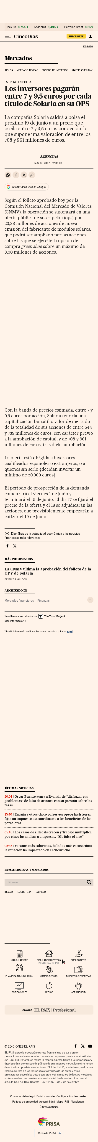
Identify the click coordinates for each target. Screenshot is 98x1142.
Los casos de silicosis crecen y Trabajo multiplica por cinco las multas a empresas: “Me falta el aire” (48, 834)
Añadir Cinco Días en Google (29, 186)
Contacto (15, 1096)
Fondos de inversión (55, 70)
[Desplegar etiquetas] (90, 600)
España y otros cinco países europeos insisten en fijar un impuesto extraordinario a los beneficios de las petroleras (48, 818)
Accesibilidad (47, 1101)
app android (78, 992)
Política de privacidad (25, 1101)
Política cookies (45, 1096)
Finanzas (43, 600)
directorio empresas (78, 976)
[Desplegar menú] (8, 36)
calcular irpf (19, 960)
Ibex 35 (11, 27)
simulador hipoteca (49, 960)
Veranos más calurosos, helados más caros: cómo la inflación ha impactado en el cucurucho (48, 848)
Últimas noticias (19, 788)
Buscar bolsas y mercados (27, 869)
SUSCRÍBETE (76, 36)
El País (87, 46)
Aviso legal (28, 1096)
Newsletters (77, 1101)
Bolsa (9, 70)
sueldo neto (78, 960)
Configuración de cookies (71, 1096)
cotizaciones (19, 992)
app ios (49, 992)
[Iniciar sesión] (90, 36)
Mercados (18, 58)
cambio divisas (48, 976)
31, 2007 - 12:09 (48, 163)
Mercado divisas (27, 70)
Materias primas (82, 70)
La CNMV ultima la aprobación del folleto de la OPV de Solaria (48, 571)
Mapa (60, 1101)
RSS (67, 1101)
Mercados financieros (19, 600)
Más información (14, 620)
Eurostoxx (24, 892)
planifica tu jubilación (19, 976)
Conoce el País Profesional (49, 1010)
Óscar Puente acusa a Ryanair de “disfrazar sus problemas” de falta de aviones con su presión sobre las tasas (48, 800)
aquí (69, 631)
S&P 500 (40, 27)
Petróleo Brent (73, 27)
